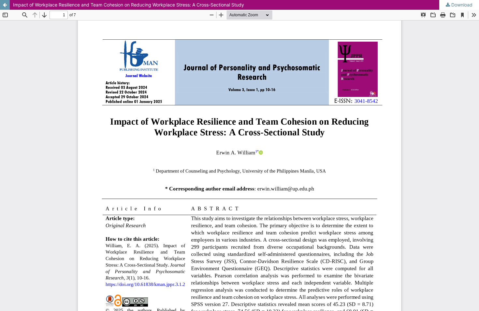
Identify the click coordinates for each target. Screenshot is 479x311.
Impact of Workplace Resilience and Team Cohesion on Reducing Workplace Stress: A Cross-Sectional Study (128, 4)
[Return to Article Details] (5, 5)
